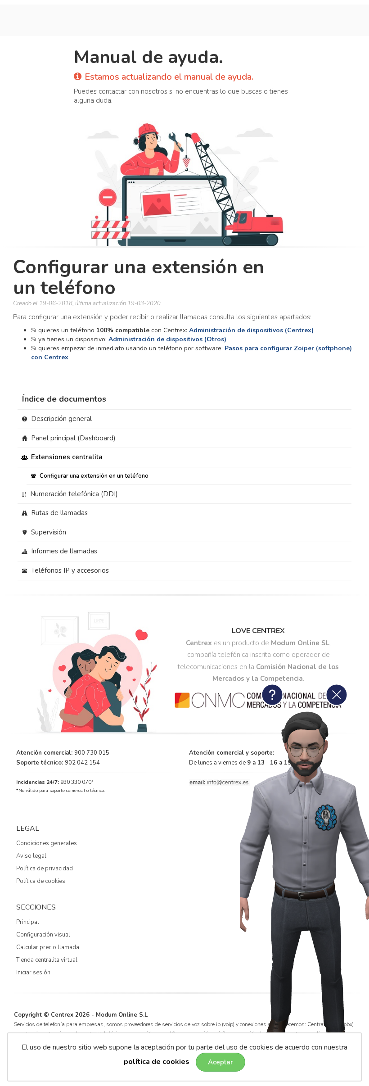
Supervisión (47, 532)
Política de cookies (40, 881)
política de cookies (156, 1062)
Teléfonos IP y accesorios (69, 570)
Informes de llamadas (63, 551)
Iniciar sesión (33, 972)
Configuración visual (43, 935)
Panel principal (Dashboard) (72, 438)
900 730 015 (91, 753)
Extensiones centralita (66, 457)
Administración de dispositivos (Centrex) (251, 330)
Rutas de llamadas (58, 512)
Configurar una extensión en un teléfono (93, 476)
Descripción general (60, 418)
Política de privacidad (44, 868)
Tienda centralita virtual (46, 960)
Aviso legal (31, 856)
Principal (27, 922)
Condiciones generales (46, 843)
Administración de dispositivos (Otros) (167, 339)
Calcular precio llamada (47, 947)
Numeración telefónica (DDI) (73, 493)
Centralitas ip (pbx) (330, 1024)
